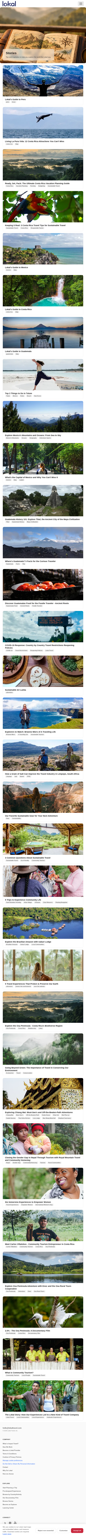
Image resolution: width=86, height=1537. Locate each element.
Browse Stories (8, 1501)
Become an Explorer (10, 1504)
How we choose (8, 1474)
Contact (5, 1467)
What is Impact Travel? (10, 1443)
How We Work (7, 1447)
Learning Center (8, 1508)
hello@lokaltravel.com (12, 1428)
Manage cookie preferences (13, 1460)
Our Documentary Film (10, 1498)
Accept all (77, 1530)
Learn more (7, 1534)
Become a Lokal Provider (11, 1450)
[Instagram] (10, 1523)
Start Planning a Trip (10, 1488)
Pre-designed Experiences (12, 1491)
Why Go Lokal (7, 1470)
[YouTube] (15, 1523)
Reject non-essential (46, 1530)
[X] (5, 1523)
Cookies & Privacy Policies (12, 1457)
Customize (63, 1530)
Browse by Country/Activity (12, 1494)
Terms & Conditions (9, 1454)
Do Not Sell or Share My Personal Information (19, 1464)
